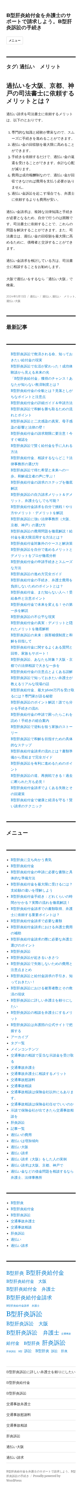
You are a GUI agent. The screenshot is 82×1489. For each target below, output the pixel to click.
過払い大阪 (13, 301)
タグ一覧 (18, 1043)
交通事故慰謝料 (23, 1079)
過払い (34, 296)
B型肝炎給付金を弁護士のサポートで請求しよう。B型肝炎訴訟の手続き (39, 21)
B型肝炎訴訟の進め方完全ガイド (36, 574)
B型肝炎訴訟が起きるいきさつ (35, 957)
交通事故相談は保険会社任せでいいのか (42, 1104)
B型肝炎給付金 (22, 866)
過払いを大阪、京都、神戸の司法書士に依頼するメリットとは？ (40, 93)
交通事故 (66, 1333)
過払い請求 (19, 1153)
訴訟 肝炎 (59, 1351)
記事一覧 (18, 1128)
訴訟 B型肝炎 (36, 1350)
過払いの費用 (21, 1134)
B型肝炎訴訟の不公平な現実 (33, 616)
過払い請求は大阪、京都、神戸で (37, 1165)
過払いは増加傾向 (25, 1141)
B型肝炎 (17, 1203)
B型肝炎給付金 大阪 (26, 1281)
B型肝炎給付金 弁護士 (30, 1289)
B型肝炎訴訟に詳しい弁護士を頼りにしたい (40, 1372)
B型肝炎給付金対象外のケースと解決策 (42, 543)
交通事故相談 (21, 1086)
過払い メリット (63, 296)
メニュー (15, 40)
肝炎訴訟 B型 (14, 1351)
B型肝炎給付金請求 (29, 1297)
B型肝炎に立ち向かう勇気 (31, 860)
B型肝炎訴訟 (21, 951)
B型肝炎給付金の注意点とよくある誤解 (42, 671)
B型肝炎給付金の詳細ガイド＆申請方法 (42, 403)
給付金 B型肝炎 (23, 1343)
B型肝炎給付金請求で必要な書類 (36, 921)
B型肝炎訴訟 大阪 (27, 1324)
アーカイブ (19, 1037)
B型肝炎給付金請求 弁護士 (23, 1305)
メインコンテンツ (25, 1049)
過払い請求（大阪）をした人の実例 (39, 1159)
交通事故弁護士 (23, 1067)
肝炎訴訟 (18, 1122)
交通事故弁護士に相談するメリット (39, 1073)
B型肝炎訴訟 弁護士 (32, 1332)
